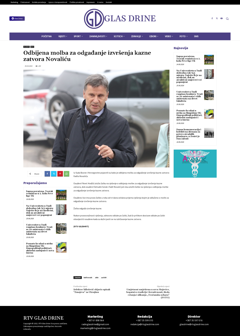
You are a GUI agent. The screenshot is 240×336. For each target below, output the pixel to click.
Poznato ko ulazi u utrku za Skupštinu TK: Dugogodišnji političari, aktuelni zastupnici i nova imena (40, 248)
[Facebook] (212, 18)
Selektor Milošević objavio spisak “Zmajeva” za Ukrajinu (91, 291)
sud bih (103, 277)
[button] (227, 18)
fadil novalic (87, 277)
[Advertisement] (121, 251)
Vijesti (26, 47)
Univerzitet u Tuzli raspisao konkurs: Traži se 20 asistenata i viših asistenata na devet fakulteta (39, 229)
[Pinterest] (60, 174)
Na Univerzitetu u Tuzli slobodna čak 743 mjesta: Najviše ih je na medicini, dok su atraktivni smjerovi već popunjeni (40, 210)
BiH (32, 47)
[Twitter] (216, 18)
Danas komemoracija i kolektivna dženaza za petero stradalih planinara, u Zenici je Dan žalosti (188, 134)
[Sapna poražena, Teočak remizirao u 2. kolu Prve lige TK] (61, 195)
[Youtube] (221, 18)
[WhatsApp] (66, 174)
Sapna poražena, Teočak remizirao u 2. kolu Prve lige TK (39, 193)
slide (96, 277)
